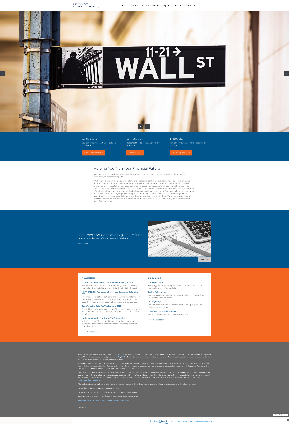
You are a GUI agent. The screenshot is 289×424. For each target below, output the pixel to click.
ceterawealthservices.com (89, 380)
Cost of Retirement (157, 292)
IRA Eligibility (154, 302)
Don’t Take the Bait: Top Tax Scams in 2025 (101, 306)
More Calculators (156, 320)
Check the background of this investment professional (191, 422)
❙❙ (147, 127)
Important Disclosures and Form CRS (94, 400)
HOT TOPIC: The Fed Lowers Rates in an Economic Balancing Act (110, 293)
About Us (136, 5)
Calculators (154, 278)
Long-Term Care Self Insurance (162, 311)
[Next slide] (286, 73)
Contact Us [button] (133, 153)
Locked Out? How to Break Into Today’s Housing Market (107, 282)
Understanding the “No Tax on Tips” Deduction (103, 318)
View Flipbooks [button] (180, 153)
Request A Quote (170, 5)
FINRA (117, 357)
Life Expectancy (155, 282)
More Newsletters (91, 332)
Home (125, 5)
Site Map (82, 407)
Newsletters (88, 278)
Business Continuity (119, 400)
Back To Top (279, 415)
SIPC (123, 357)
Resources (151, 5)
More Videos (83, 243)
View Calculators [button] (92, 153)
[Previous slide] (2, 73)
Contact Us (189, 5)
